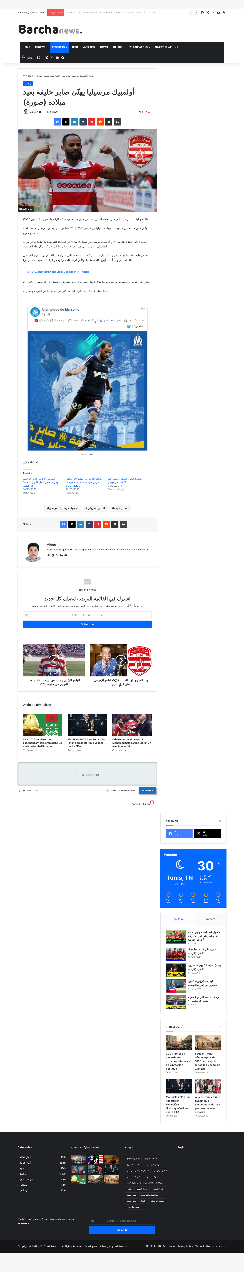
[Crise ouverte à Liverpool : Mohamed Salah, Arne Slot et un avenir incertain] (132, 725)
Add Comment (147, 790)
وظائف (23, 1190)
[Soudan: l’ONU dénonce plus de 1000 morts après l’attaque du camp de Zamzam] (208, 1042)
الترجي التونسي (154, 1164)
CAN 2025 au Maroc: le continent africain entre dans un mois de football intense (42, 743)
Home (26, 47)
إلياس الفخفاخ (133, 1158)
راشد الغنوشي (159, 1188)
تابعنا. (181, 1147)
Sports (60, 47)
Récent (210, 919)
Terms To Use (203, 1246)
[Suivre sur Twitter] (37, 112)
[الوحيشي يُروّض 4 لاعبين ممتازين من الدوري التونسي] (176, 986)
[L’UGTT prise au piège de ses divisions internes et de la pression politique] (179, 1042)
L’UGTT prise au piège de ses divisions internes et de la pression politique (178, 1061)
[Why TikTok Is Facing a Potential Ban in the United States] (95, 1159)
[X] (65, 122)
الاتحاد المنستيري (134, 1164)
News (41, 47)
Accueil (29, 75)
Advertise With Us (166, 47)
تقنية (22, 1168)
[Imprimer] (117, 122)
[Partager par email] (108, 122)
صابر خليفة (120, 508)
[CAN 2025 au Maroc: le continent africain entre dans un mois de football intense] (42, 725)
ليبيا (143, 1201)
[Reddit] (100, 122)
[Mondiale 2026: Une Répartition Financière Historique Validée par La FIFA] (87, 725)
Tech (75, 47)
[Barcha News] (51, 29)
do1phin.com (121, 1246)
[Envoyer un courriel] (40, 112)
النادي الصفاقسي (134, 1176)
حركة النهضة (142, 1188)
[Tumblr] (83, 122)
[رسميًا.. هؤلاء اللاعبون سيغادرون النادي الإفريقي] (176, 970)
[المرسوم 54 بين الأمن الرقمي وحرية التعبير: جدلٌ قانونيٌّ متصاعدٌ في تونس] (95, 1169)
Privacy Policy (185, 1246)
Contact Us (140, 47)
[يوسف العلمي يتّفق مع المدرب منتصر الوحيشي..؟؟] (176, 1002)
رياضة (91, 75)
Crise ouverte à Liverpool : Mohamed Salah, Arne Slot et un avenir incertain (131, 743)
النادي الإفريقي (96, 508)
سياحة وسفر (26, 1179)
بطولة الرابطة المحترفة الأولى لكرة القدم (145, 1182)
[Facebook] (57, 122)
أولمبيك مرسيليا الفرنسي (63, 508)
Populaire (178, 919)
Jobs (119, 47)
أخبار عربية (25, 1162)
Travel (104, 47)
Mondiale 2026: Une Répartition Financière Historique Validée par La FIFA (107, 12)
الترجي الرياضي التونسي (138, 1170)
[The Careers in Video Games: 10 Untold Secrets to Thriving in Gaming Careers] (78, 1159)
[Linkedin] (74, 122)
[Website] (48, 555)
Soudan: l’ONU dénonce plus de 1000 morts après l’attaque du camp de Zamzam (207, 1061)
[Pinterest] (91, 122)
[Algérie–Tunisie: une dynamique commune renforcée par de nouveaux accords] (208, 1086)
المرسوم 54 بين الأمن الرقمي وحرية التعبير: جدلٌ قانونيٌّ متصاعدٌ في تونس (40, 482)
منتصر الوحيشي (157, 1201)
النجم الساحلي (153, 1176)
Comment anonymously (123, 790)
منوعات (24, 1184)
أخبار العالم (25, 1157)
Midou (32, 112)
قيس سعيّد (131, 1201)
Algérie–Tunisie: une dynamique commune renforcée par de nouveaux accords (207, 1104)
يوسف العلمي (133, 1207)
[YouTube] (66, 555)
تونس (129, 1188)
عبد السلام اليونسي (149, 1194)
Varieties (89, 47)
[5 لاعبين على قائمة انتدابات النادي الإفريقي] (176, 954)
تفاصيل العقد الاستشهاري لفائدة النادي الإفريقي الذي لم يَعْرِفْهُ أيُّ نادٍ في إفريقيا (204, 936)
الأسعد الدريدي (151, 1158)
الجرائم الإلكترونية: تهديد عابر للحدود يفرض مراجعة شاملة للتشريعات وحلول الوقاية (84, 482)
